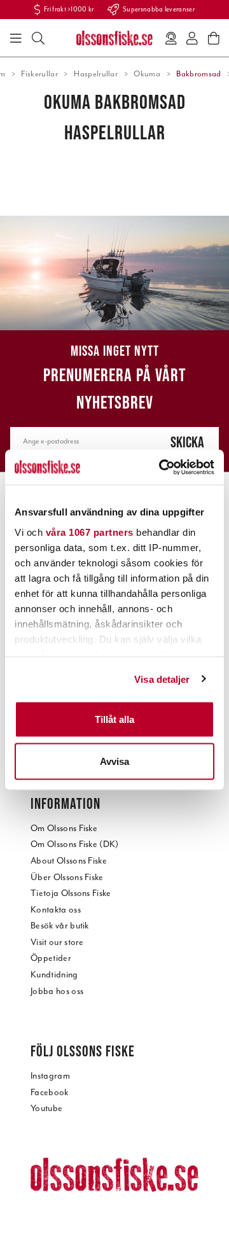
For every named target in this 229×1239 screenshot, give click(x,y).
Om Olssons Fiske (64, 828)
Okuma (147, 74)
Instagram (50, 1075)
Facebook (50, 1092)
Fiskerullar (39, 74)
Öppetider (51, 958)
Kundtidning (54, 974)
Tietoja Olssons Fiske (71, 893)
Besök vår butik (60, 925)
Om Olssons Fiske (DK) (75, 844)
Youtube (46, 1108)
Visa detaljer (162, 678)
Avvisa (114, 760)
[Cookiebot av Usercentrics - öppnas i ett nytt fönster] (161, 467)
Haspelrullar (96, 74)
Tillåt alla (114, 719)
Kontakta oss (56, 909)
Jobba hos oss (57, 991)
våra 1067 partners (90, 531)
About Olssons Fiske (69, 860)
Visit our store (57, 942)
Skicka (187, 442)
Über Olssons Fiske (67, 877)
